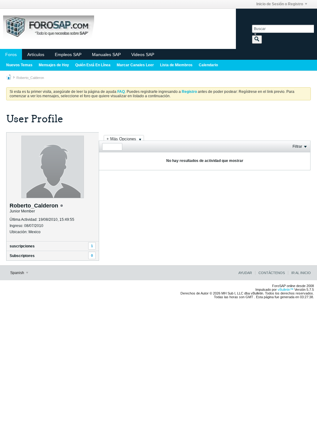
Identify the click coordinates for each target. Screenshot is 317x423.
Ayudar (245, 273)
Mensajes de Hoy (54, 65)
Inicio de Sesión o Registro (279, 4)
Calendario (208, 65)
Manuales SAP (106, 54)
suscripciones (22, 246)
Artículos (35, 54)
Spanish (17, 273)
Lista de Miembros (176, 65)
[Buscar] (257, 39)
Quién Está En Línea (93, 65)
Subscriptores (22, 256)
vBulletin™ (285, 289)
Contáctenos (271, 273)
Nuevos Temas (19, 65)
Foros (11, 54)
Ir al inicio (301, 273)
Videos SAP (142, 54)
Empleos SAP (68, 54)
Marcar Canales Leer (135, 65)
